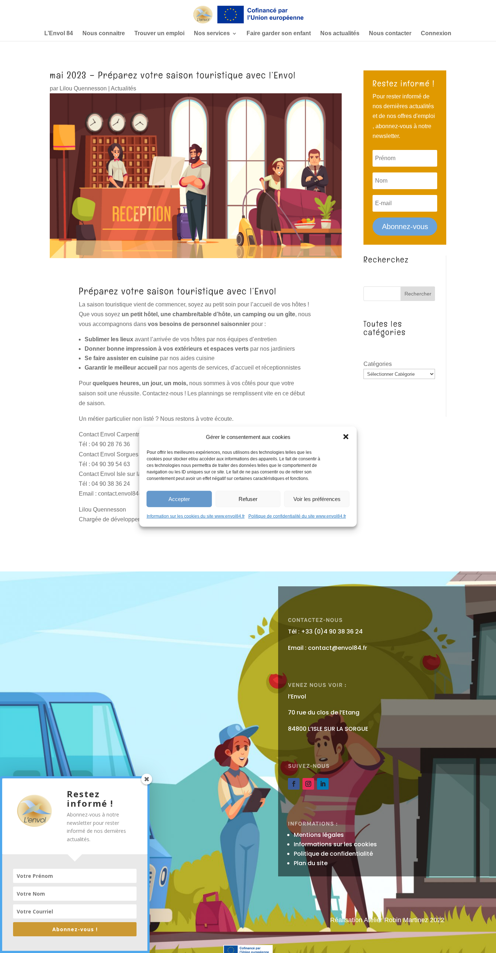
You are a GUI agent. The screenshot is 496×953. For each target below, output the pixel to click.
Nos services (212, 33)
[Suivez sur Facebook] (294, 784)
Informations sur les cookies (335, 844)
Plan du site (311, 863)
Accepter (179, 499)
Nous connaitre (103, 33)
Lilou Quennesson (83, 88)
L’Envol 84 (58, 33)
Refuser (248, 499)
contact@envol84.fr (337, 648)
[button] (346, 436)
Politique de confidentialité (333, 854)
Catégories (377, 364)
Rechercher (417, 294)
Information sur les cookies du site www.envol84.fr (196, 516)
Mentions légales (319, 835)
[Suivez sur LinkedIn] (323, 784)
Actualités (123, 88)
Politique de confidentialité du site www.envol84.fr (297, 516)
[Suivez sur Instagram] (308, 784)
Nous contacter (390, 33)
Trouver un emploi (159, 33)
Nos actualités (339, 33)
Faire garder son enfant (279, 33)
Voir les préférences (317, 499)
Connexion (436, 33)
